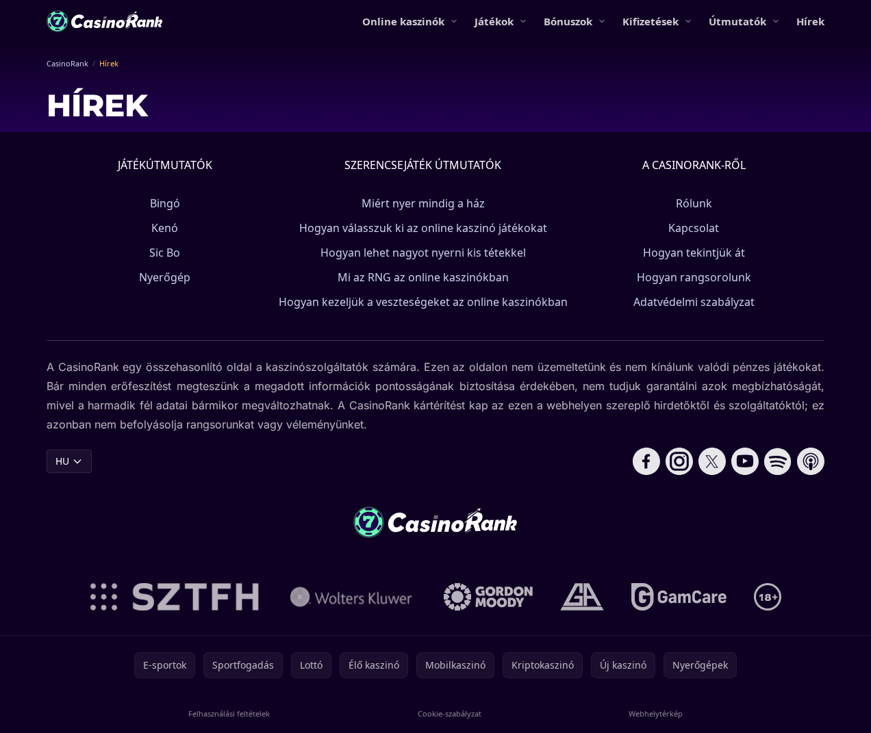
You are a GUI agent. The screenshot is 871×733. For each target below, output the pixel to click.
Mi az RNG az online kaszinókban (423, 277)
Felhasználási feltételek (229, 713)
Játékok (494, 21)
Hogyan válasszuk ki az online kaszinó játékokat (423, 227)
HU (62, 460)
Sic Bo (164, 252)
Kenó (164, 227)
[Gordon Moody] (488, 596)
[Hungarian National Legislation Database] (351, 596)
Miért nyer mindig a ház (423, 203)
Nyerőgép (164, 277)
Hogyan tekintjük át (694, 252)
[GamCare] (679, 596)
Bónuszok (568, 21)
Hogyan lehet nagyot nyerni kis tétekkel (423, 252)
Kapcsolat (693, 227)
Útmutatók (737, 21)
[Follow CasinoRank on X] (712, 461)
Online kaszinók (403, 21)
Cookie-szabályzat (449, 713)
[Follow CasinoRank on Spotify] (778, 461)
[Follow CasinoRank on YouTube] (745, 461)
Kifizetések (650, 21)
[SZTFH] (174, 596)
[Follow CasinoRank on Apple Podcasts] (810, 461)
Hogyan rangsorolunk (694, 277)
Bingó (165, 203)
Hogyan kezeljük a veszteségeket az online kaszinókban (423, 301)
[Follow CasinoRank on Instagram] (679, 461)
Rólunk (694, 203)
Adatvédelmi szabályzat (694, 301)
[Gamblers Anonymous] (582, 596)
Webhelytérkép (656, 713)
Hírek (810, 21)
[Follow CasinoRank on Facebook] (646, 461)
